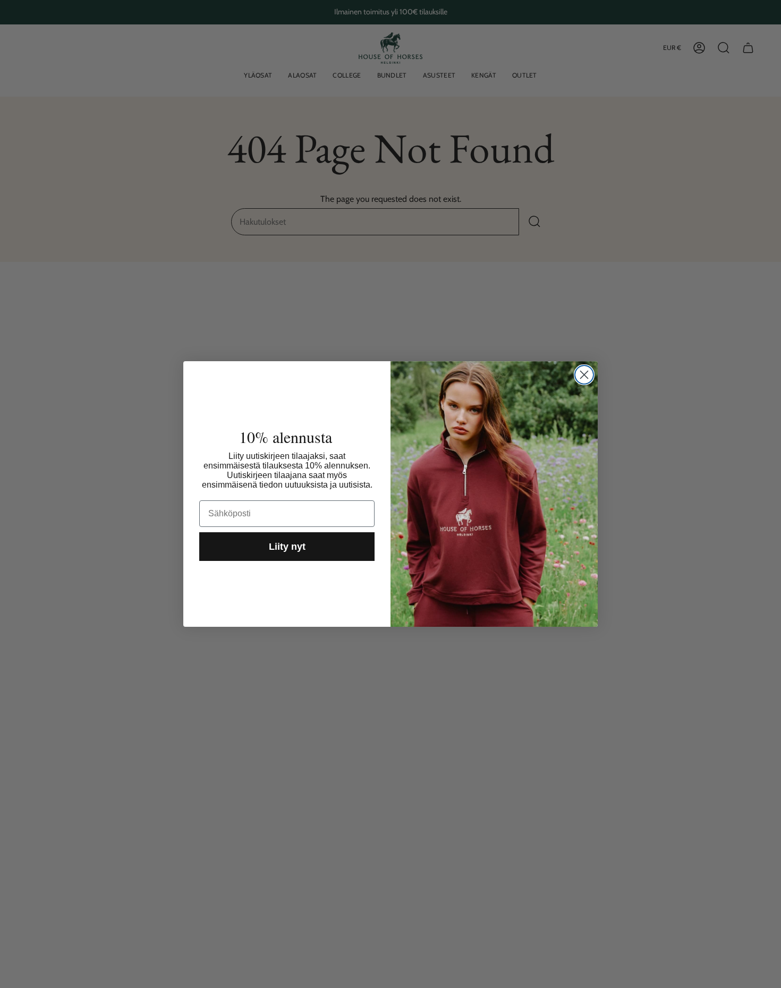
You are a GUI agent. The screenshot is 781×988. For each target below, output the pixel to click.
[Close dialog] (584, 374)
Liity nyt (287, 546)
